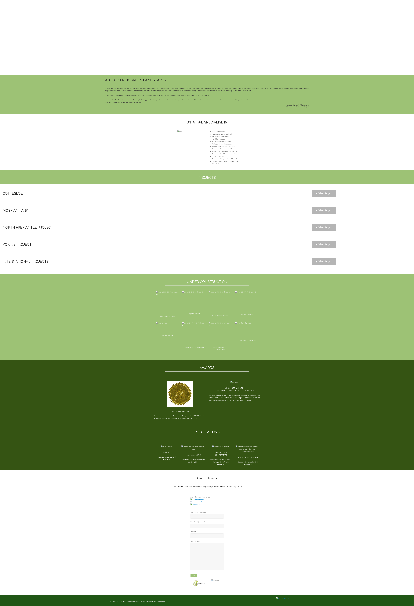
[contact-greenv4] (197, 499)
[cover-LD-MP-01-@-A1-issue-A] (220, 333)
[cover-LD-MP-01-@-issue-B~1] (220, 302)
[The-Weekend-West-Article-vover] (193, 447)
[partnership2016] (282, 598)
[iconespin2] (195, 504)
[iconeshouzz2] (196, 502)
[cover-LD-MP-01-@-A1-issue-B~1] (167, 302)
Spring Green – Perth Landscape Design (136, 601)
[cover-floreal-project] (243, 330)
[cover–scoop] (166, 446)
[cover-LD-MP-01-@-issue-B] (245, 301)
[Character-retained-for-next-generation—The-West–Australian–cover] (248, 449)
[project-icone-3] (324, 193)
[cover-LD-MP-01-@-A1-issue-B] (193, 333)
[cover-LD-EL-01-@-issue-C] (192, 301)
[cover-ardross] (161, 328)
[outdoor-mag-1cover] (220, 446)
